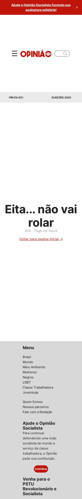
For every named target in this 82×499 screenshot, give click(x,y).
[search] (65, 53)
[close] (77, 7)
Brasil (27, 357)
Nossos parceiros (36, 407)
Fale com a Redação (37, 412)
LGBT (27, 382)
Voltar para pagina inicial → (41, 239)
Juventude (30, 392)
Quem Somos (33, 402)
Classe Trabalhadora (38, 387)
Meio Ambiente (34, 367)
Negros (28, 377)
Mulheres (30, 372)
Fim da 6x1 (16, 97)
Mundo (28, 362)
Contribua (41, 468)
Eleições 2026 (61, 97)
